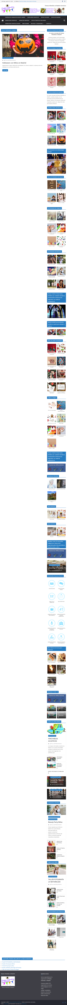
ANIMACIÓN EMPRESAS (24, 20)
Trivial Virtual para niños (24, 1)
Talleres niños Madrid (53, 874)
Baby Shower (25, 23)
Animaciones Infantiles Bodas (12, 23)
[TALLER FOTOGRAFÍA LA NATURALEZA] (56, 867)
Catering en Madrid (56, 568)
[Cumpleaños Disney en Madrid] (51, 854)
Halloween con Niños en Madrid (14, 63)
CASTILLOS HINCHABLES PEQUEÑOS (51, 712)
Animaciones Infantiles (11, 20)
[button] (43, 24)
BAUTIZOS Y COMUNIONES (37, 23)
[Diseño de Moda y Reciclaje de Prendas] (51, 902)
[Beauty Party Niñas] (56, 808)
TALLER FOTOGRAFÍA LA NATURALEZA (56, 878)
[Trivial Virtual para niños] (51, 895)
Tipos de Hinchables (52, 733)
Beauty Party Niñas (55, 820)
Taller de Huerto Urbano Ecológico (10, 968)
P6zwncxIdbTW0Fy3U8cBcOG (10, 60)
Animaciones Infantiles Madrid (54, 787)
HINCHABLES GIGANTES (61, 705)
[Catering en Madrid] (56, 561)
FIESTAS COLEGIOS (45, 17)
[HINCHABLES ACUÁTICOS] (56, 727)
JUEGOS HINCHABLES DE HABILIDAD (61, 711)
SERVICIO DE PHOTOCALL (59, 840)
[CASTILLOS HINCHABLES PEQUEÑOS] (51, 763)
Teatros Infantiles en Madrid (56, 791)
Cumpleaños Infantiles (33, 17)
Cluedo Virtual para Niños (60, 888)
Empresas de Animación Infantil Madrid (15, 17)
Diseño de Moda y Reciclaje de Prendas (60, 902)
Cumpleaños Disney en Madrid (60, 853)
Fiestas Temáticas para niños (8, 57)
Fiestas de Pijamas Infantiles (55, 779)
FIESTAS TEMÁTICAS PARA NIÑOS (38, 20)
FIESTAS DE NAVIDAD (55, 17)
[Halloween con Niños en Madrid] (23, 45)
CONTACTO (48, 23)
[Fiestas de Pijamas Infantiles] (51, 847)
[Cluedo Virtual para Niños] (51, 889)
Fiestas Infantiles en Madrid (54, 565)
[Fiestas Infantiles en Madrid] (2, 20)
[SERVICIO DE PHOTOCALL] (51, 841)
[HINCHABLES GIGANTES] (51, 756)
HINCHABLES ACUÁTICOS (51, 705)
